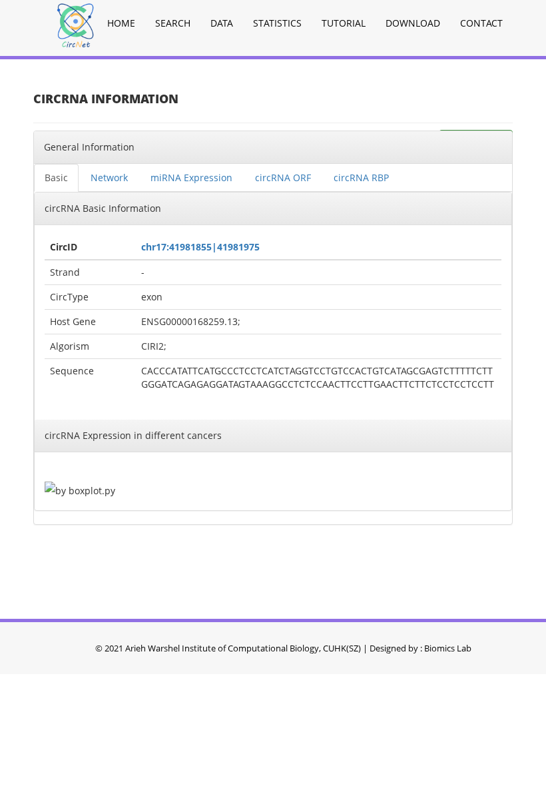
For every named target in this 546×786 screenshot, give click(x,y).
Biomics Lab (447, 648)
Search (172, 23)
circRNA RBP (361, 177)
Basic (56, 177)
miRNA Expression (191, 177)
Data (221, 23)
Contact (481, 23)
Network (109, 177)
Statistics (277, 23)
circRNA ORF (283, 177)
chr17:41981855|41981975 (200, 246)
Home (121, 23)
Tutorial (344, 23)
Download (413, 23)
